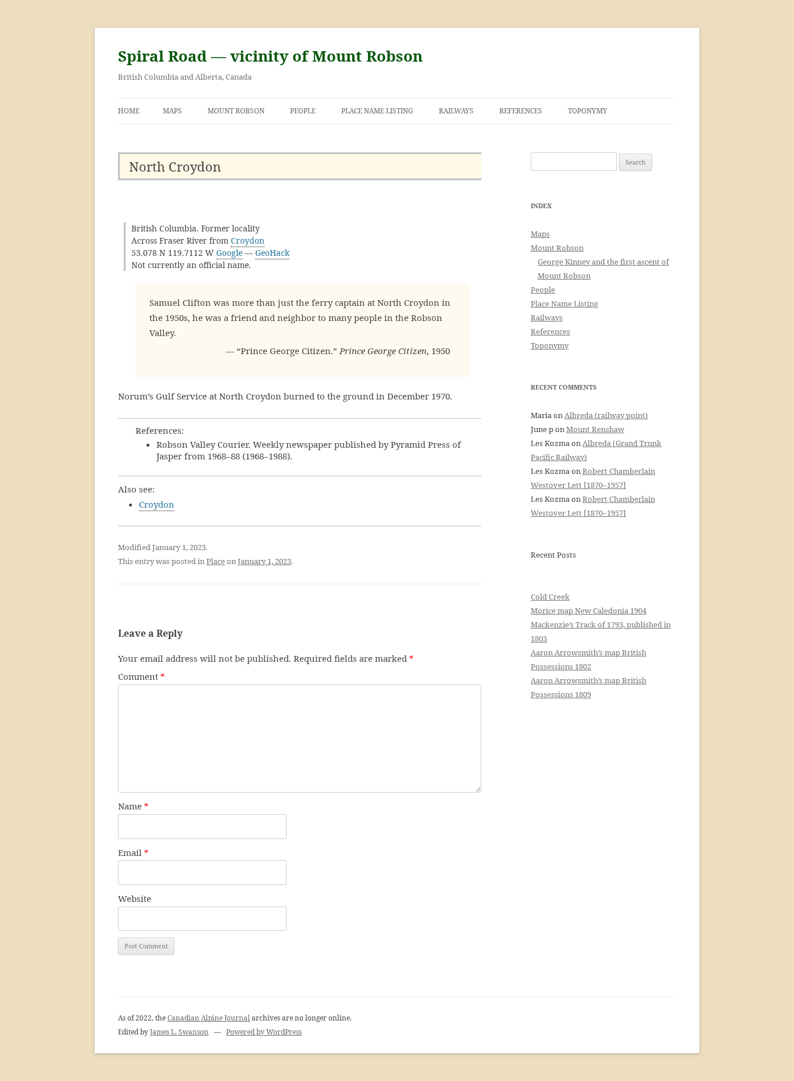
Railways (456, 111)
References (520, 111)
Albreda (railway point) (606, 415)
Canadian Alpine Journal (208, 1018)
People (303, 111)
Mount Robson (236, 111)
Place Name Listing (377, 111)
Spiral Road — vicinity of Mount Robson (270, 55)
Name (133, 806)
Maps (172, 111)
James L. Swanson (179, 1032)
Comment (141, 676)
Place (215, 561)
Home (129, 111)
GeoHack (272, 252)
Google (229, 252)
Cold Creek (550, 596)
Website (134, 898)
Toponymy (587, 111)
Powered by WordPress (264, 1032)
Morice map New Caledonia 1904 (588, 610)
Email (133, 852)
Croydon (247, 240)
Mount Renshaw (595, 429)
